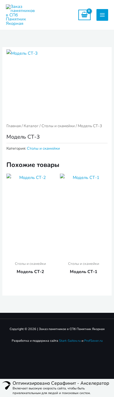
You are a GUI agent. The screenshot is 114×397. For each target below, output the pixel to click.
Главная (13, 126)
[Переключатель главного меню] (102, 15)
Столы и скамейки (58, 126)
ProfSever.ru (93, 341)
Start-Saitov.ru (70, 341)
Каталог (31, 126)
